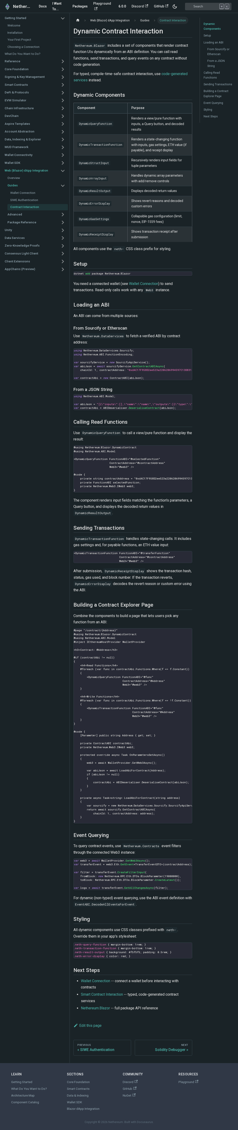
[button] (35, 18)
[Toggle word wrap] (178, 354)
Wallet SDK (74, 1102)
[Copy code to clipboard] (186, 277)
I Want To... (56, 6)
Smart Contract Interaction (102, 994)
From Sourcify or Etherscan (218, 51)
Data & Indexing (78, 1095)
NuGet (127, 1095)
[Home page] (77, 20)
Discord (138, 6)
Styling (208, 109)
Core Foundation (78, 1082)
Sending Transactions (218, 84)
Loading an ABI (213, 42)
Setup (207, 35)
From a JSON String (216, 63)
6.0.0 (122, 6)
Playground (102, 3)
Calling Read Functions (212, 75)
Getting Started (21, 1082)
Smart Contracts (78, 1088)
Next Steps (211, 116)
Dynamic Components (212, 26)
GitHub (159, 6)
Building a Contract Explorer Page (216, 93)
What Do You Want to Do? (29, 1088)
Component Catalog (25, 1102)
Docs (43, 6)
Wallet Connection (143, 283)
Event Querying (213, 103)
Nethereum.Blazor (95, 1008)
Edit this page (90, 1025)
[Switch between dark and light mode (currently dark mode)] (174, 6)
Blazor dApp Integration (83, 1108)
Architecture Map (23, 1095)
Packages (80, 6)
